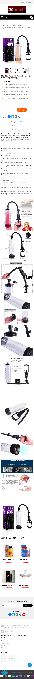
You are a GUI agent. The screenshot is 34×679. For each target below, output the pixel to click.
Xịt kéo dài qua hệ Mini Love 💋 (14, 585)
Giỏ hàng (5, 648)
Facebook (11, 658)
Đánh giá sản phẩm (17, 130)
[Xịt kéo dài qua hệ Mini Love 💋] (8, 583)
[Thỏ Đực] (17, 9)
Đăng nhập (24, 2)
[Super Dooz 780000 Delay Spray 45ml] (8, 557)
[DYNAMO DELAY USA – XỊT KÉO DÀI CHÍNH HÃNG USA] (25, 557)
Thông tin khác (16, 126)
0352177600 (8, 631)
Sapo (31, 672)
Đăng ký (30, 2)
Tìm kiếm (5, 641)
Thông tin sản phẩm (17, 122)
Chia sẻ (3, 117)
